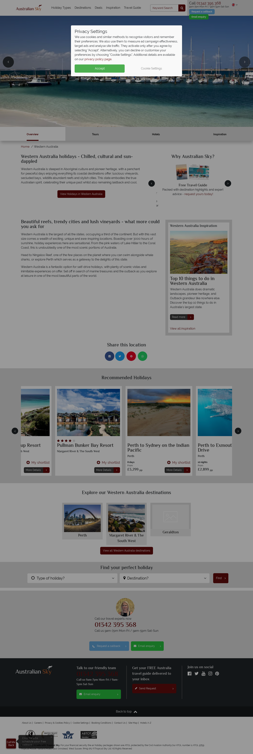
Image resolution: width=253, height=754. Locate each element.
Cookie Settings (151, 68)
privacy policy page (97, 59)
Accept (100, 68)
